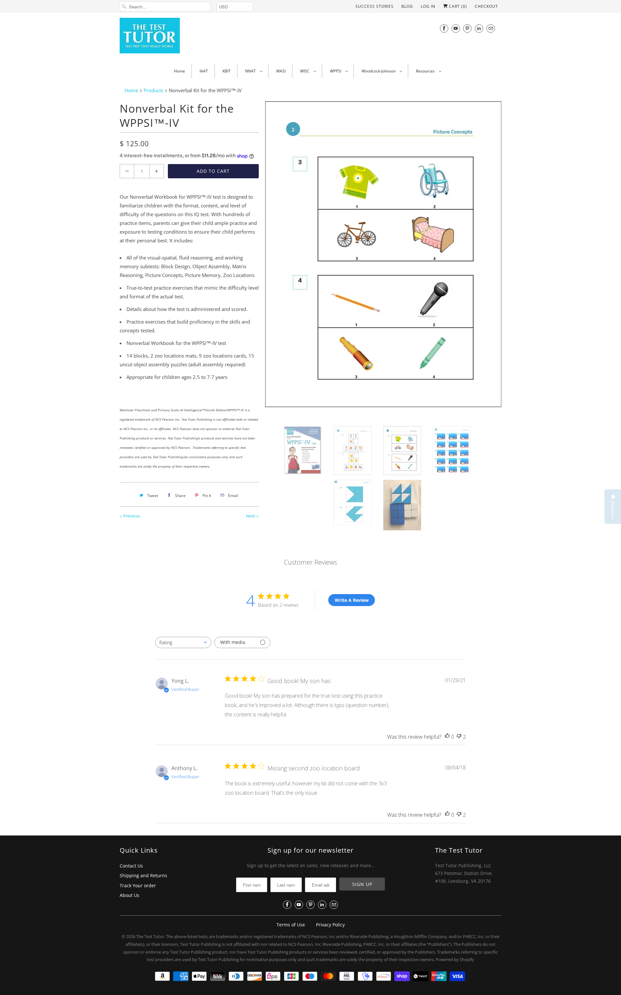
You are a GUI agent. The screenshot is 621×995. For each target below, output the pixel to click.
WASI (281, 71)
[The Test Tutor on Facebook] (444, 28)
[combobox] (183, 642)
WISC (305, 71)
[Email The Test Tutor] (490, 28)
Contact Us (131, 866)
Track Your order (138, 885)
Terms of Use (291, 925)
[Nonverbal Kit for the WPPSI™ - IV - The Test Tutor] (383, 254)
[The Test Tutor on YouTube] (456, 28)
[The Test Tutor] (178, 37)
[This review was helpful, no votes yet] (447, 737)
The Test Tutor (150, 936)
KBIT (227, 71)
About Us (129, 895)
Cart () (457, 6)
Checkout (486, 6)
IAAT (204, 71)
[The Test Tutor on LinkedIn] (479, 28)
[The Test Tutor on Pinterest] (467, 28)
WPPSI (336, 71)
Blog (407, 6)
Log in (428, 6)
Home (179, 71)
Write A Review (352, 600)
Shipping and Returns (143, 875)
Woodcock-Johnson (379, 71)
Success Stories (374, 6)
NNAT (251, 71)
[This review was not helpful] (459, 737)
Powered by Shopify (455, 959)
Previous (131, 516)
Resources (426, 71)
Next (251, 516)
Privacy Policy (330, 925)
